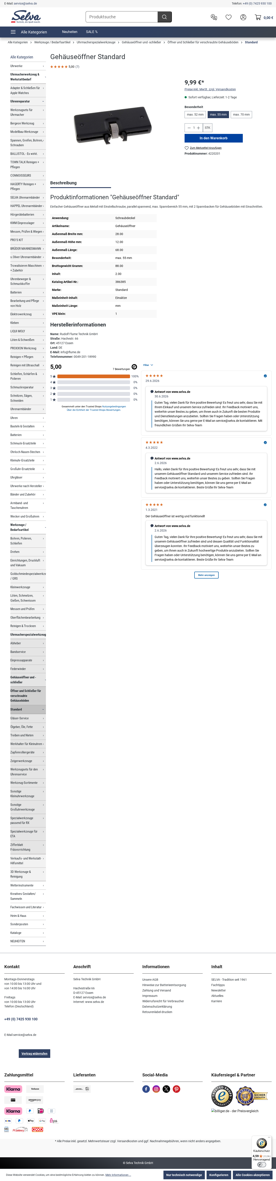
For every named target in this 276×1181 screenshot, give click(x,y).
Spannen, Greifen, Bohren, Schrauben (26, 142)
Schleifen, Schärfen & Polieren (23, 376)
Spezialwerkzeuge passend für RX (21, 820)
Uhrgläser (16, 477)
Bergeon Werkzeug (22, 123)
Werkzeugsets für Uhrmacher (21, 112)
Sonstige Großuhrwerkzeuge (22, 807)
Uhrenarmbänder (20, 409)
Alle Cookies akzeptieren (253, 1175)
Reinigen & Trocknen (23, 626)
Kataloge (15, 933)
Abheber (15, 643)
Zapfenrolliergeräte (22, 752)
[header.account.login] (242, 16)
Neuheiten (69, 32)
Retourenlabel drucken (157, 1012)
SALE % (92, 32)
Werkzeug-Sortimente (24, 783)
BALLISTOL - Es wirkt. (24, 154)
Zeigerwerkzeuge (21, 761)
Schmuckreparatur (22, 387)
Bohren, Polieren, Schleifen (21, 540)
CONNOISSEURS (20, 175)
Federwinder (18, 669)
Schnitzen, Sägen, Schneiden (21, 398)
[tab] (80, 183)
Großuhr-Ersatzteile (22, 469)
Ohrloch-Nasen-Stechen (25, 452)
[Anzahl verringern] (189, 127)
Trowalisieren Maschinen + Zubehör (26, 268)
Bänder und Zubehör (23, 494)
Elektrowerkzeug (20, 314)
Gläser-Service (19, 718)
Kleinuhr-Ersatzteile (22, 460)
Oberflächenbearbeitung (25, 618)
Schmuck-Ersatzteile (23, 443)
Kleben (14, 323)
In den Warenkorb (213, 138)
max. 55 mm (218, 114)
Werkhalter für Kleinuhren (26, 744)
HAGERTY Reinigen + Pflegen (23, 186)
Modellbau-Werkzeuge (24, 132)
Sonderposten (19, 924)
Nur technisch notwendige (184, 1175)
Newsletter (218, 990)
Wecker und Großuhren (24, 516)
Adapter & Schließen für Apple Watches (25, 90)
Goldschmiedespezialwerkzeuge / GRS (28, 576)
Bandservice (18, 652)
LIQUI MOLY (17, 331)
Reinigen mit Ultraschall (24, 365)
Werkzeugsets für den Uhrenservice (24, 771)
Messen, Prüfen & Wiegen (26, 232)
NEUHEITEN (17, 941)
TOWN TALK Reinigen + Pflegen (24, 164)
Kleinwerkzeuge (20, 587)
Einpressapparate (21, 660)
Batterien (16, 292)
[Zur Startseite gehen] (25, 16)
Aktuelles (217, 995)
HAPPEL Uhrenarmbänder (26, 206)
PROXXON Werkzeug (23, 348)
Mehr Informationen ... (118, 1174)
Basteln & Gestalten (22, 426)
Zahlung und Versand (156, 990)
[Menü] (269, 1138)
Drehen (14, 552)
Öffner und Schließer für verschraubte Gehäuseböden (25, 696)
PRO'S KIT (16, 240)
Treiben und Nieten (21, 735)
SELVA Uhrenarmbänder (25, 197)
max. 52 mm (195, 114)
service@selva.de (25, 3)
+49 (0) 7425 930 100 (257, 3)
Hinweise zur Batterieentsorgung (164, 985)
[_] (113, 124)
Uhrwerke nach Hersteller (26, 486)
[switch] (261, 1164)
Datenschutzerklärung (157, 1006)
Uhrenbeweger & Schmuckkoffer (20, 281)
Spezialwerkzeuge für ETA (24, 834)
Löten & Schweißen (22, 340)
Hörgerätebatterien (22, 214)
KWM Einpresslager (22, 223)
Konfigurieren (218, 1175)
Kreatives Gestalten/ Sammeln (23, 896)
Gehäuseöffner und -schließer (23, 679)
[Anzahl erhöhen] (198, 127)
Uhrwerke (16, 66)
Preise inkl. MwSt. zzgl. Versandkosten (210, 89)
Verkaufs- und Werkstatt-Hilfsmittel (25, 860)
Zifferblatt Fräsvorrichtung (20, 847)
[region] (113, 124)
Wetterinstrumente (21, 885)
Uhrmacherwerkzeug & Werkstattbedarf (24, 76)
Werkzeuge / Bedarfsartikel (19, 527)
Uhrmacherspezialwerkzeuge (28, 635)
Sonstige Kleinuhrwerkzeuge (22, 793)
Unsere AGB (150, 979)
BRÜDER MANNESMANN (25, 249)
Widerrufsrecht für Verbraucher (163, 1001)
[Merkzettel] (227, 16)
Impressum (149, 995)
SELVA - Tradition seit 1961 (229, 979)
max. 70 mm (241, 114)
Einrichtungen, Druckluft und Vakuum (25, 562)
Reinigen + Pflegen (21, 357)
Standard (16, 709)
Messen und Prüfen (22, 609)
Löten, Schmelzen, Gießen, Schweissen (23, 598)
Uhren (14, 418)
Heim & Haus (18, 916)
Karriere (216, 1001)
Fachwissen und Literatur (26, 907)
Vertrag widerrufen (34, 1053)
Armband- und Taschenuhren (19, 505)
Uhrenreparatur (20, 101)
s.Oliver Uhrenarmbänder (25, 257)
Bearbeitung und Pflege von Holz (24, 303)
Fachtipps (218, 985)
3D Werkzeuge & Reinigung (20, 874)
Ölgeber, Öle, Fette (21, 727)
